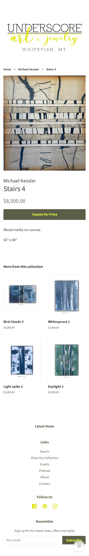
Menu (13, 6)
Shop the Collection (44, 458)
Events (44, 464)
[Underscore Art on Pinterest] (44, 507)
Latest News (44, 426)
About (44, 477)
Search (44, 451)
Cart (82, 6)
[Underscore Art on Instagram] (55, 507)
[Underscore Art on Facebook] (34, 507)
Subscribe (74, 540)
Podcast (44, 470)
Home (7, 69)
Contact (44, 483)
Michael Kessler (28, 69)
